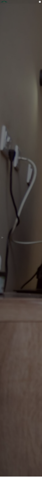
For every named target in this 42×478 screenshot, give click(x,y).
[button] (2, 237)
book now (21, 241)
